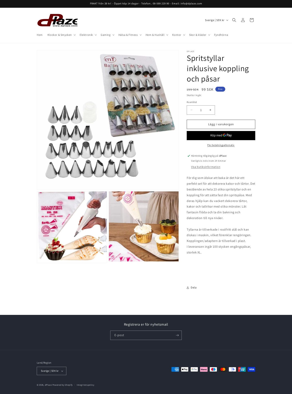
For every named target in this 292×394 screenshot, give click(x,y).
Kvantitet (192, 102)
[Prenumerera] (177, 335)
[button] (61, 35)
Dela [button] (193, 287)
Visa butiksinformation (205, 167)
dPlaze (48, 384)
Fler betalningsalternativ (221, 145)
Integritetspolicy (85, 384)
